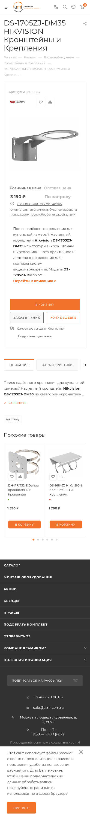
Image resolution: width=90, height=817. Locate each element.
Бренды (11, 601)
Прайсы (11, 612)
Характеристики (57, 365)
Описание (18, 365)
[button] (33, 539)
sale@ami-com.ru (48, 707)
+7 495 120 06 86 (48, 697)
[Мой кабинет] (73, 7)
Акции (10, 589)
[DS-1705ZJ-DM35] (45, 147)
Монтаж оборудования (28, 577)
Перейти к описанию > (34, 281)
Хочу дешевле (64, 317)
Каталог (12, 565)
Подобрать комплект (25, 624)
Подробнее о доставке (35, 336)
